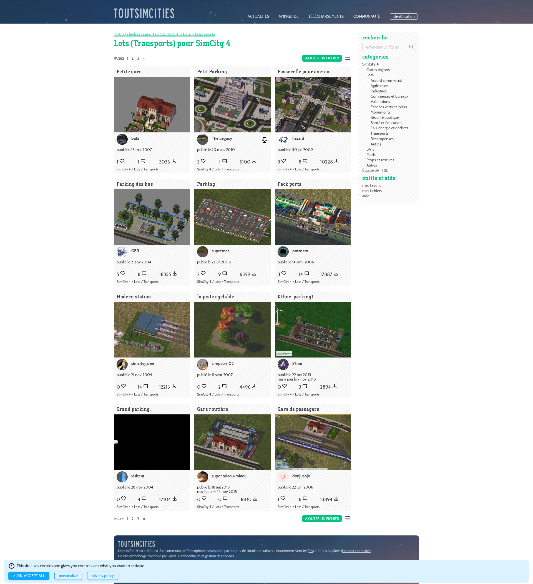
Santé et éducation (386, 122)
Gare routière (212, 409)
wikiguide (289, 16)
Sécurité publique (385, 117)
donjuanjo (301, 476)
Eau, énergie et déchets (389, 127)
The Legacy (222, 138)
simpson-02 (223, 363)
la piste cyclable (215, 296)
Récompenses (382, 138)
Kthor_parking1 (295, 296)
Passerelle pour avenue (304, 71)
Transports (380, 133)
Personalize (68, 575)
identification (404, 16)
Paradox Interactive (356, 551)
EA (311, 551)
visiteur (137, 476)
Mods (371, 154)
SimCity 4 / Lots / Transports (138, 169)
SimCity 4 (370, 64)
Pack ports (289, 184)
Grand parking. (134, 409)
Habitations (380, 101)
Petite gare (129, 71)
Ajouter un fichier (322, 58)
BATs (370, 149)
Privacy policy (103, 575)
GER (135, 250)
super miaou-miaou (229, 476)
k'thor (297, 363)
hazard (298, 138)
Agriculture (379, 85)
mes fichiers (372, 190)
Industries (379, 91)
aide (365, 195)
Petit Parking (212, 71)
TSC (117, 34)
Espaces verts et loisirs (389, 106)
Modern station (134, 296)
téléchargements (326, 16)
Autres (376, 144)
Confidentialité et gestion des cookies (206, 556)
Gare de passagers (298, 409)
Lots (370, 75)
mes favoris (371, 185)
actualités (258, 16)
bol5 (135, 138)
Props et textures (380, 159)
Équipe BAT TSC (375, 170)
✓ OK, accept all (29, 575)
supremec (221, 250)
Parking (206, 184)
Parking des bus (135, 184)
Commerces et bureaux (389, 96)
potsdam (300, 250)
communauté (366, 16)
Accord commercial (386, 80)
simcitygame (142, 363)
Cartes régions (378, 69)
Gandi (172, 556)
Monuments (381, 112)
